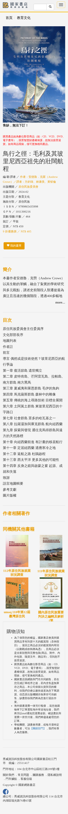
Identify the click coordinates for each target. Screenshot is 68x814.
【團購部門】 (38, 728)
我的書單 (15, 245)
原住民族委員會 (28, 186)
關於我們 (8, 774)
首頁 (9, 18)
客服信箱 (26, 778)
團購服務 (38, 774)
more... (60, 302)
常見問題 (23, 774)
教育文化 (24, 18)
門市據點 (11, 778)
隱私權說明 (55, 774)
